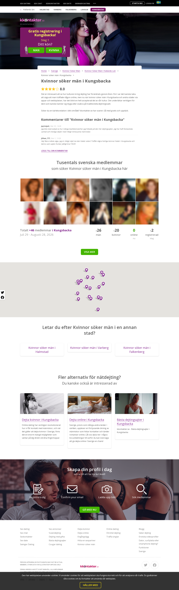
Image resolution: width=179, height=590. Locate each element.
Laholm (84, 9)
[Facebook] (155, 565)
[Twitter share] (2, 292)
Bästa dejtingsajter (57, 540)
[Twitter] (146, 565)
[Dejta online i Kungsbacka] (89, 403)
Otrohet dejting (113, 533)
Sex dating (25, 3)
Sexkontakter (53, 3)
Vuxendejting (55, 533)
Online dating (112, 529)
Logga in (150, 3)
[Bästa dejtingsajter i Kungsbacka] (137, 403)
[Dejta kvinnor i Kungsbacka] (42, 403)
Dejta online (83, 533)
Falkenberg (71, 9)
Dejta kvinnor (84, 529)
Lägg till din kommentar (54, 150)
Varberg (57, 9)
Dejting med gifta (57, 536)
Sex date (67, 3)
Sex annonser (55, 529)
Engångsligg (83, 536)
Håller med (90, 585)
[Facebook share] (2, 297)
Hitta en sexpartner (86, 540)
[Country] (158, 2)
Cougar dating (55, 544)
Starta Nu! (137, 3)
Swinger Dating (82, 3)
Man (36, 50)
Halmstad (44, 9)
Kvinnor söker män (86, 544)
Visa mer (89, 252)
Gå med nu (89, 509)
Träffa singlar (112, 536)
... (94, 3)
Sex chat (38, 3)
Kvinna (54, 50)
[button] (100, 298)
